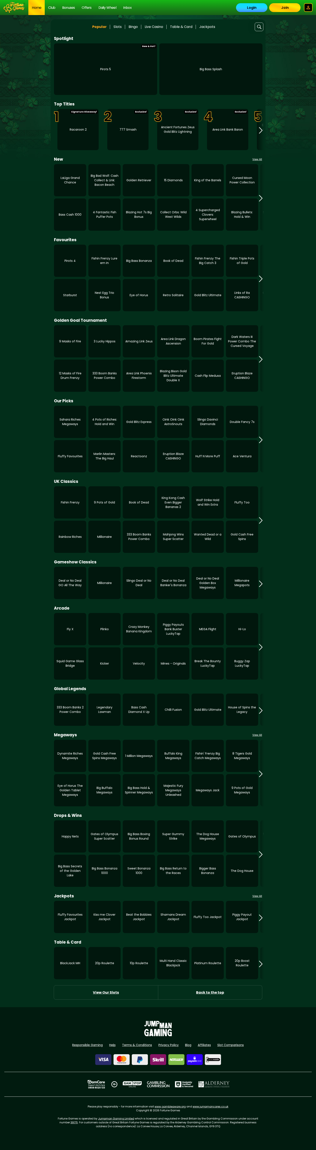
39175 (74, 1122)
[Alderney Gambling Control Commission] (214, 1084)
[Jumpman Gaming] (158, 1035)
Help (112, 1045)
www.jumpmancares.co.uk (210, 1106)
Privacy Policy (168, 1045)
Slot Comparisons (230, 1045)
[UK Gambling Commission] (158, 1084)
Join (285, 7)
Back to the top (210, 992)
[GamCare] (96, 1084)
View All (257, 159)
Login (251, 7)
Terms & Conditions (137, 1045)
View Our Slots (106, 992)
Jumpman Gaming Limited (116, 1118)
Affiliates (204, 1045)
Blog (188, 1045)
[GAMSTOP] (132, 1084)
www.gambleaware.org (170, 1106)
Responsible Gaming (87, 1045)
